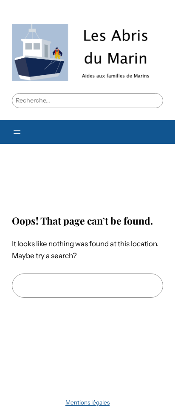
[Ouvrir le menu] (17, 132)
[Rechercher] (147, 286)
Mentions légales (87, 402)
